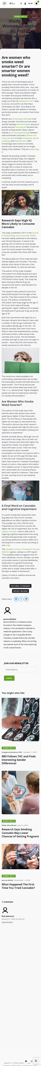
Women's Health (20, 16)
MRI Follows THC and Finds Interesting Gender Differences (19, 760)
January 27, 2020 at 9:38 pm (13, 919)
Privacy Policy (19, 1063)
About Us (7, 1063)
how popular (20, 127)
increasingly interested (22, 119)
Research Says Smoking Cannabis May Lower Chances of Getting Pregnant (20, 833)
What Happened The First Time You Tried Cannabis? (18, 886)
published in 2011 (26, 101)
